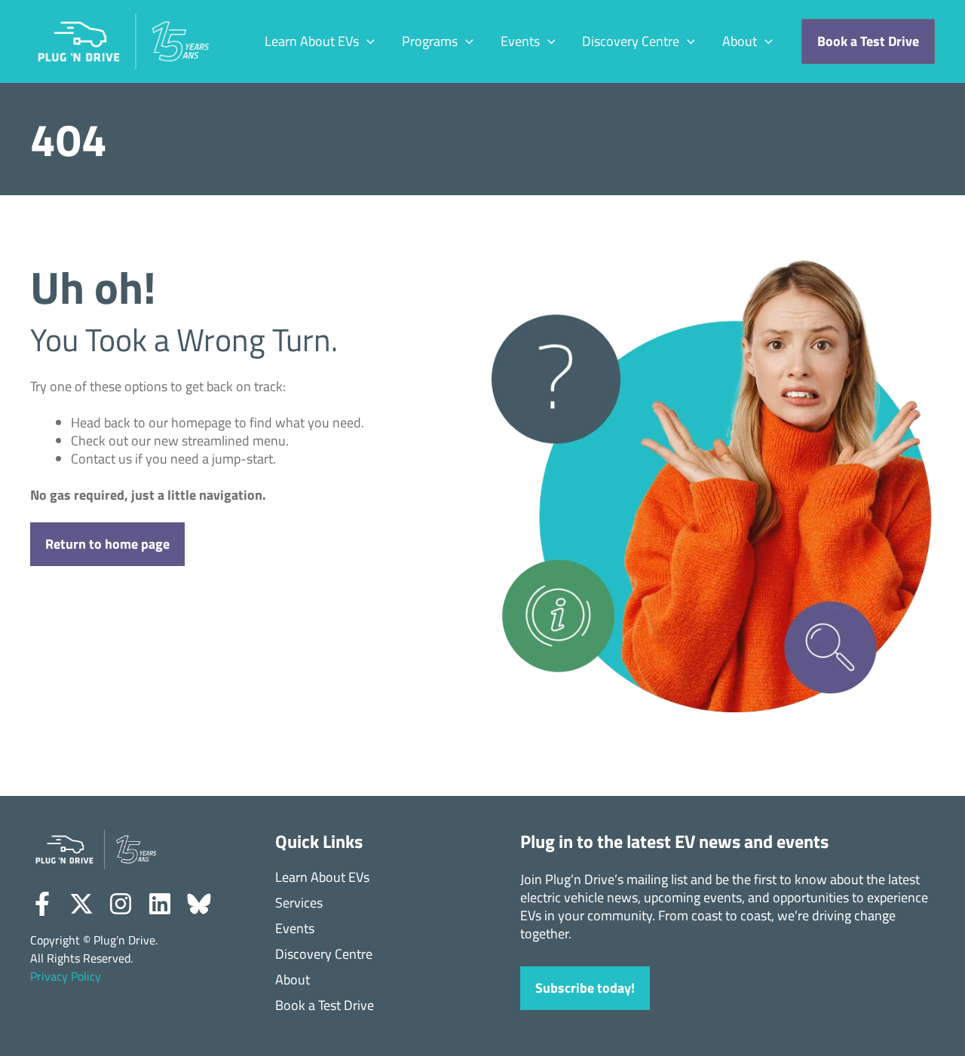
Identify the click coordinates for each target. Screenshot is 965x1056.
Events (520, 41)
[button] (367, 42)
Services (299, 903)
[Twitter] (81, 904)
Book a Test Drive (324, 1005)
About (739, 41)
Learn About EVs (312, 41)
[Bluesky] (199, 904)
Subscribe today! (585, 988)
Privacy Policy (65, 976)
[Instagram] (121, 904)
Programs (430, 41)
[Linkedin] (160, 904)
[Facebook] (42, 904)
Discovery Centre (630, 41)
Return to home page (107, 544)
